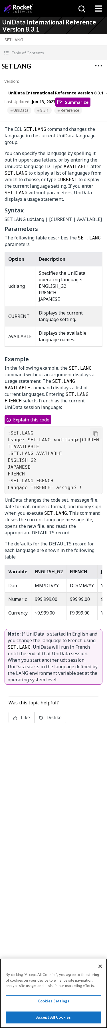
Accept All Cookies (53, 1017)
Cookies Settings (53, 1001)
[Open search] (81, 8)
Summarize (76, 102)
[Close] (100, 966)
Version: (11, 81)
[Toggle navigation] (98, 8)
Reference (69, 110)
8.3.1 (44, 110)
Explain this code (31, 420)
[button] (53, 52)
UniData (21, 110)
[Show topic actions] (98, 65)
